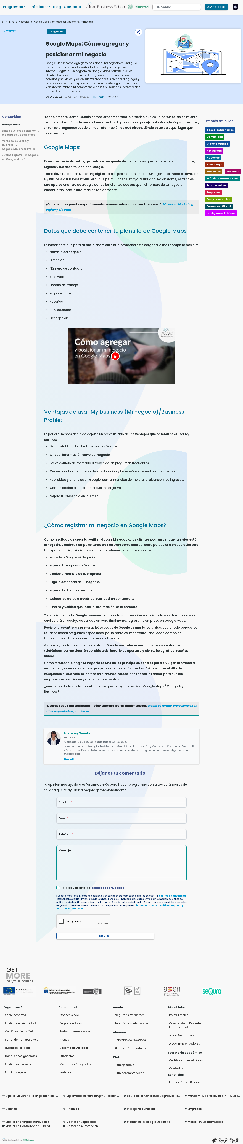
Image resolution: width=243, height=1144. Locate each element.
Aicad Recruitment (182, 1035)
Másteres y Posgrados (75, 1064)
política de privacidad (172, 895)
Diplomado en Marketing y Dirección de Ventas (98, 1096)
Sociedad (232, 171)
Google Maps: (11, 124)
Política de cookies (18, 1064)
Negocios (24, 21)
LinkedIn (69, 759)
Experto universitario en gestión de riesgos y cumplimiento (46, 1096)
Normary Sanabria (79, 733)
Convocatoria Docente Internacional (185, 1025)
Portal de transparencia (21, 1040)
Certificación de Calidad (22, 1031)
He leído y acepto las (92, 887)
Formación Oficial (219, 206)
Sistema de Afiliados (74, 1048)
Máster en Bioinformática (205, 1122)
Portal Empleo (178, 1015)
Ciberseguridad (217, 144)
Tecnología (214, 164)
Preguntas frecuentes (129, 1015)
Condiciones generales (21, 1056)
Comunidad (215, 137)
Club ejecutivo (124, 1065)
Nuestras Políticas (18, 1048)
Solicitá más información (132, 1023)
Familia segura (15, 1072)
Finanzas (72, 1109)
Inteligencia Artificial (221, 213)
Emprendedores (71, 1023)
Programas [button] (13, 6)
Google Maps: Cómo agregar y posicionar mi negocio (63, 21)
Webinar (65, 1072)
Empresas (213, 192)
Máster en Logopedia (81, 1122)
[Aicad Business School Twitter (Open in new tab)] (225, 1140)
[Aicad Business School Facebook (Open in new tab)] (236, 1140)
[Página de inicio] (3, 22)
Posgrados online (218, 199)
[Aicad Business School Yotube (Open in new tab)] (220, 1140)
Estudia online (216, 185)
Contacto (72, 6)
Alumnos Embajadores (130, 1048)
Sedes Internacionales (75, 1031)
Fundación (67, 1056)
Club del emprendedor (130, 1073)
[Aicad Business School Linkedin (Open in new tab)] (214, 1140)
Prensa (64, 1040)
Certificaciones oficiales (186, 1060)
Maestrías (214, 171)
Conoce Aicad (69, 1015)
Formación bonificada (184, 1082)
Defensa (11, 1109)
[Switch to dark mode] (235, 7)
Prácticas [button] (38, 6)
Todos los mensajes (220, 130)
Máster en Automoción (82, 1126)
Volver (11, 31)
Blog (57, 6)
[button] (138, 32)
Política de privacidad (20, 1023)
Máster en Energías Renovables (27, 1122)
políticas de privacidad (107, 888)
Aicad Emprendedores (184, 1043)
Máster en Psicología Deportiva (149, 1122)
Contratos (176, 1068)
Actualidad (214, 150)
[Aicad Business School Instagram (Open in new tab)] (231, 1140)
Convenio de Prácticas (130, 1040)
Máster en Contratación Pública (28, 1126)
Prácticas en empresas (222, 178)
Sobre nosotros (15, 1015)
